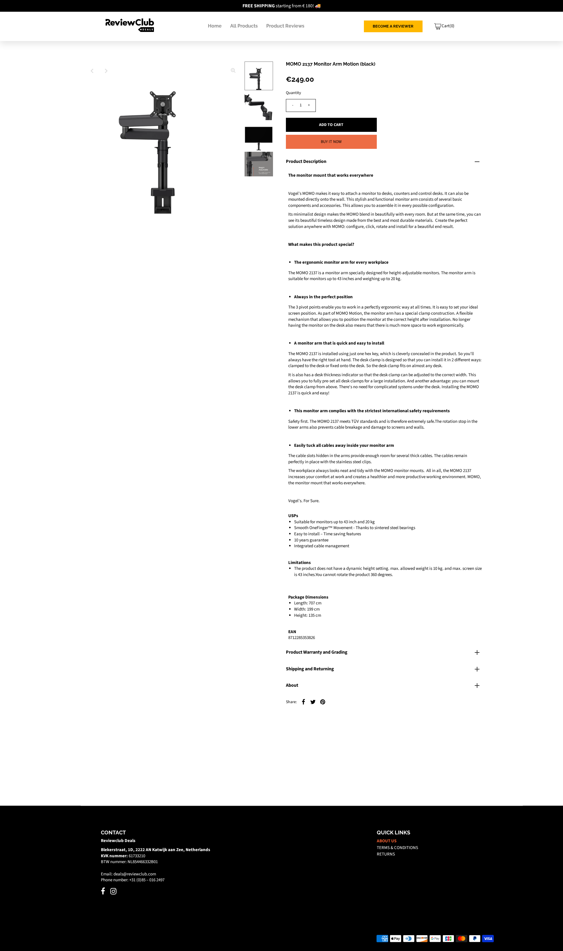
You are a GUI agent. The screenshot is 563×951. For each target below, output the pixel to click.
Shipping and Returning (310, 669)
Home (215, 26)
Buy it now (331, 142)
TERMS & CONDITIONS (397, 848)
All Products (244, 26)
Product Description (306, 161)
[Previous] (92, 70)
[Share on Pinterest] (322, 701)
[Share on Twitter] (313, 701)
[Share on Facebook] (303, 701)
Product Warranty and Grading (316, 652)
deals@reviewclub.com (134, 874)
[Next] (106, 70)
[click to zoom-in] (233, 70)
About (292, 685)
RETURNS (386, 854)
